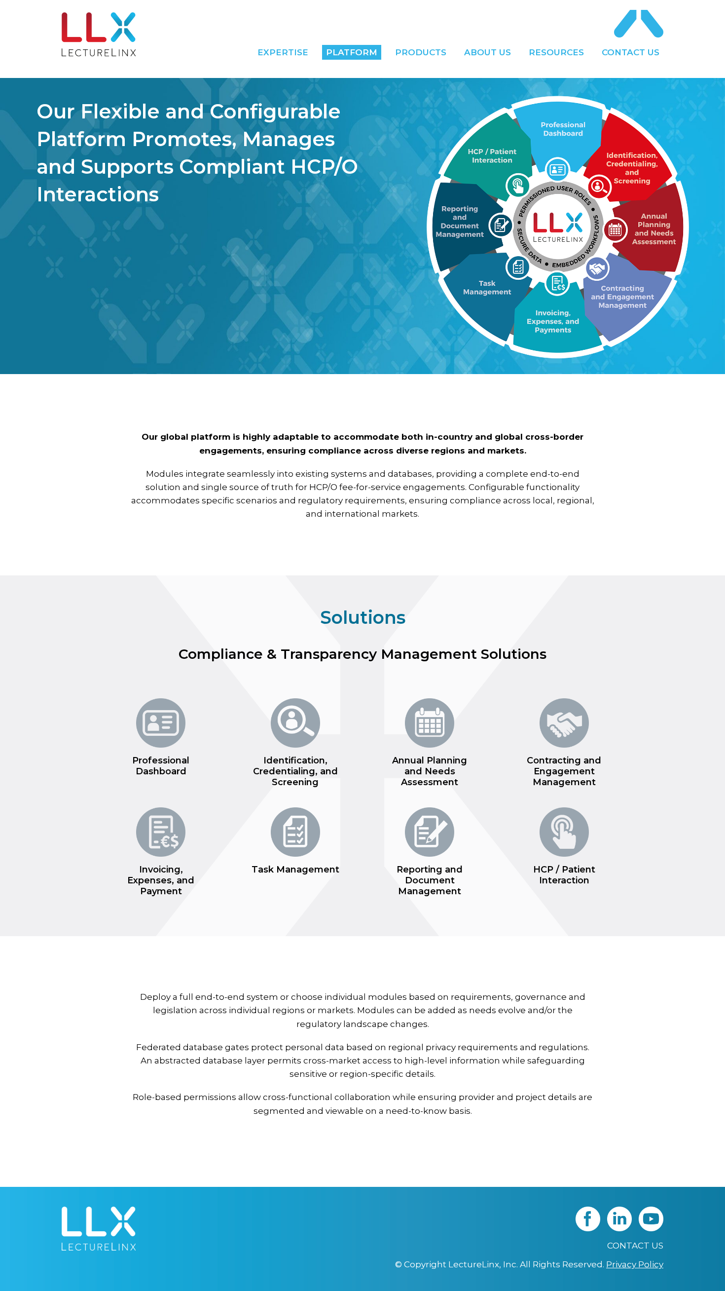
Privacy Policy (634, 1264)
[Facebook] (588, 1228)
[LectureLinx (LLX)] (99, 34)
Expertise (282, 52)
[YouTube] (651, 1228)
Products (420, 52)
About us (487, 52)
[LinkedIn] (619, 1228)
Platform (351, 52)
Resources (556, 52)
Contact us (630, 52)
